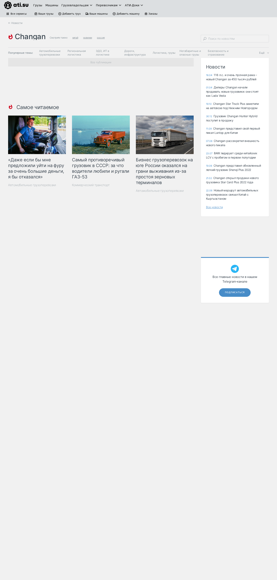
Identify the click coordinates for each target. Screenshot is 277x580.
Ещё (262, 52)
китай (75, 37)
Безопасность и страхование (218, 52)
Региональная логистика (77, 52)
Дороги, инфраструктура (135, 52)
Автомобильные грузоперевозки (50, 52)
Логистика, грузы (164, 52)
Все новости (214, 207)
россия (101, 37)
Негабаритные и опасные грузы (190, 52)
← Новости (15, 23)
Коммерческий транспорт (91, 185)
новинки (87, 37)
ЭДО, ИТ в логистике (103, 52)
